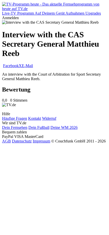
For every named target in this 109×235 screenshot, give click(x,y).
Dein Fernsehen (14, 127)
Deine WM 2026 (64, 127)
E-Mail (27, 66)
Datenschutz (22, 141)
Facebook (11, 66)
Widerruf (49, 118)
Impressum (41, 141)
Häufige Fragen (14, 118)
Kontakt (34, 118)
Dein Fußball (38, 127)
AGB (6, 141)
